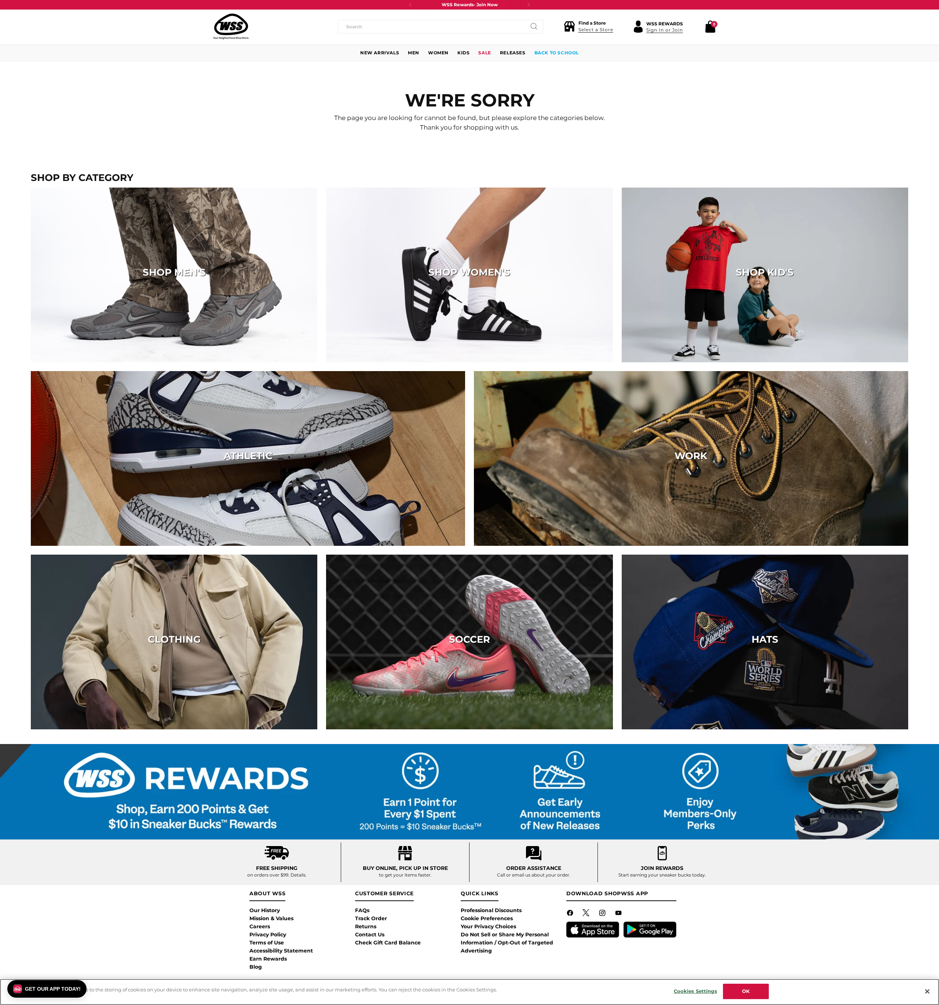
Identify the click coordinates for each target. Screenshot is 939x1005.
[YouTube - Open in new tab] (619, 914)
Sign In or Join (664, 30)
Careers (259, 926)
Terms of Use (266, 942)
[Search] (534, 26)
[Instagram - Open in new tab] (603, 914)
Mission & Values (271, 918)
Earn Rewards (268, 958)
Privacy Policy (267, 934)
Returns (365, 926)
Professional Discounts (491, 910)
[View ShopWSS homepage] (231, 26)
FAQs (362, 910)
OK (746, 991)
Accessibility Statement (281, 950)
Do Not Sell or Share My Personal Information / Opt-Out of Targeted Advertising (507, 942)
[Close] (927, 991)
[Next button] (528, 5)
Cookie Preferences (487, 918)
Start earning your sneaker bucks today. (662, 875)
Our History (264, 910)
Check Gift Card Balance (388, 942)
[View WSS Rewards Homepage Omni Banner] (469, 791)
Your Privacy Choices (488, 926)
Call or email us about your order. (533, 875)
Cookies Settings (695, 991)
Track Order (371, 918)
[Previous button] (410, 5)
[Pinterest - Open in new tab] (586, 914)
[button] (588, 26)
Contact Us (369, 934)
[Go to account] (638, 26)
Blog (255, 967)
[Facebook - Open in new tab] (570, 914)
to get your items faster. (405, 875)
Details (298, 875)
